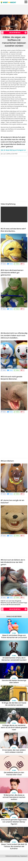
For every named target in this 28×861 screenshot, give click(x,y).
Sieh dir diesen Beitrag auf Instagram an (13, 150)
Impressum (23, 856)
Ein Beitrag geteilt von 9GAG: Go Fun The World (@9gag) (14, 152)
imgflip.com (8, 261)
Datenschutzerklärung (13, 856)
